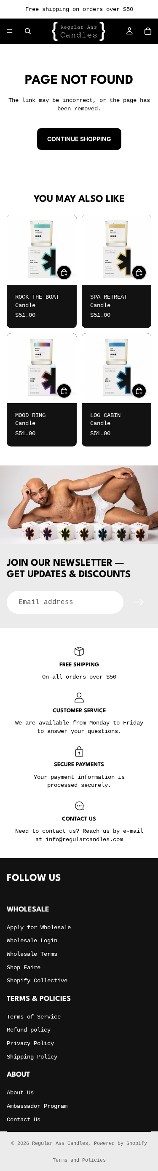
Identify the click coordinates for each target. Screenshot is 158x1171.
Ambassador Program (37, 1106)
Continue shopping (79, 138)
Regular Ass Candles (60, 1144)
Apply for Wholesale (39, 927)
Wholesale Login (32, 940)
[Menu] (9, 31)
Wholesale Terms (32, 954)
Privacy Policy (30, 1043)
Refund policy (29, 1030)
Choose (71, 272)
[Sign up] (139, 602)
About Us (20, 1092)
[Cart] (148, 31)
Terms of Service (34, 1016)
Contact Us (23, 1119)
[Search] (28, 31)
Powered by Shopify (120, 1144)
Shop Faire (23, 967)
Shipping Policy (32, 1056)
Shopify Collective (37, 980)
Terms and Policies (79, 1160)
